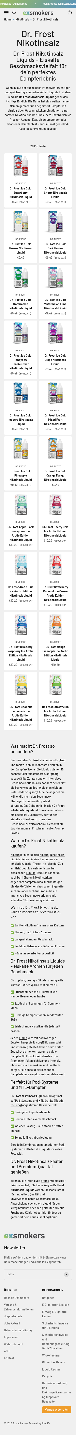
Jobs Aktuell (12, 1323)
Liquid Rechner (52, 1369)
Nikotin (15, 854)
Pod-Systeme (23, 1100)
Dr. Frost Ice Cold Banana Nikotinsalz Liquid (20, 248)
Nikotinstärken (42, 877)
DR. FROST (20, 183)
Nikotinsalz (22, 19)
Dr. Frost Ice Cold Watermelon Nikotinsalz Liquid (21, 304)
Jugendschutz (13, 1316)
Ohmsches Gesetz (53, 1362)
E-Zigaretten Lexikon (55, 1304)
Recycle (47, 1376)
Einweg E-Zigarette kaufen (54, 1314)
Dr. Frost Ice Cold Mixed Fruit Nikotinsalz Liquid (55, 420)
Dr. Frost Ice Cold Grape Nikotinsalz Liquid (55, 360)
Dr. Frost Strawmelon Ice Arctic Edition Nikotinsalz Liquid (55, 711)
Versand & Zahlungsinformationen (19, 1307)
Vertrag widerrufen (57, 1409)
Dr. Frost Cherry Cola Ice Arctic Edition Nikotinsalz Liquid (55, 531)
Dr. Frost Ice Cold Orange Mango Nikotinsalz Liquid (55, 475)
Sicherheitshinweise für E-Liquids (55, 1326)
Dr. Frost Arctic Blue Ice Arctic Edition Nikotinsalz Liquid (20, 591)
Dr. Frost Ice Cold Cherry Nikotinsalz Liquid (55, 193)
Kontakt (9, 1358)
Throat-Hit (39, 863)
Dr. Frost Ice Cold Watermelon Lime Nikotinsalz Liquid (55, 304)
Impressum (11, 1337)
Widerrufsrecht (13, 1344)
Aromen (46, 932)
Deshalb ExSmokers (16, 1297)
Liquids (53, 92)
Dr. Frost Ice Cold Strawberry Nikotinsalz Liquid (21, 193)
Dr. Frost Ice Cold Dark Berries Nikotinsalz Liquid (55, 248)
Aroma (45, 1180)
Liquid (23, 1038)
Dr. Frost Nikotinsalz (45, 19)
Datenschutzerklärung (18, 1330)
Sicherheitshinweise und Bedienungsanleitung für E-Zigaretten (56, 1341)
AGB (7, 1351)
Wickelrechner (51, 1355)
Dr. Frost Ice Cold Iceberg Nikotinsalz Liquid (21, 420)
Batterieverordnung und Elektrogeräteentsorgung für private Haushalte (56, 1392)
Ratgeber (48, 1297)
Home (8, 19)
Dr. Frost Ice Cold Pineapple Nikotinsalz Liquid (21, 475)
